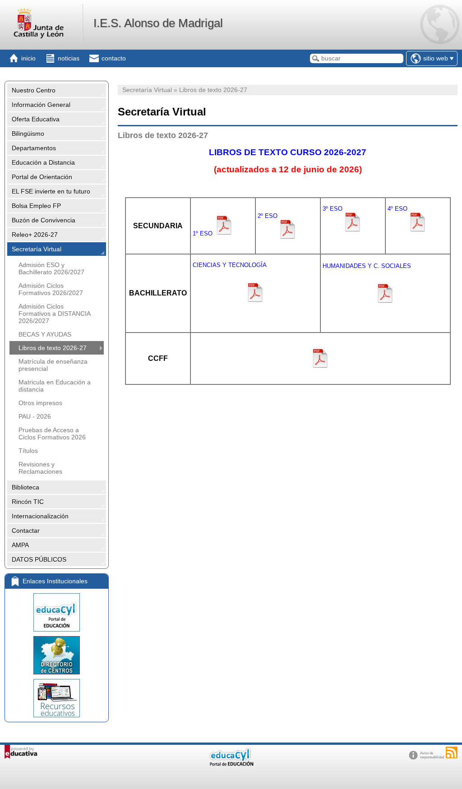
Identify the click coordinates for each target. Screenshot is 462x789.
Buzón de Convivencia (43, 220)
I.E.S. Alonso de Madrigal (158, 23)
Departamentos (34, 148)
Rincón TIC (28, 501)
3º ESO (331, 208)
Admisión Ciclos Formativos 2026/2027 (50, 289)
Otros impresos (40, 402)
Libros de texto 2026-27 (52, 347)
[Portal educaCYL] (56, 612)
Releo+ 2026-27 (35, 234)
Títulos (28, 450)
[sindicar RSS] (451, 752)
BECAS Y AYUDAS (44, 334)
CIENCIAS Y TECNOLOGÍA (230, 265)
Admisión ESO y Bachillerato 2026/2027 (51, 268)
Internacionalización (40, 516)
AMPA (20, 545)
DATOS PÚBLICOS (39, 559)
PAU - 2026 (34, 416)
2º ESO (267, 215)
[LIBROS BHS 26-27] (385, 290)
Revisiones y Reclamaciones (40, 468)
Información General (41, 104)
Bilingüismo (28, 133)
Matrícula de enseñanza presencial (53, 365)
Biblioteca (25, 487)
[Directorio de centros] (56, 655)
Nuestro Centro (33, 90)
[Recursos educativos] (56, 698)
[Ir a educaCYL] (231, 764)
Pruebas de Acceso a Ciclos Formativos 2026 (52, 433)
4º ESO (397, 208)
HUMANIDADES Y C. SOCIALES (367, 266)
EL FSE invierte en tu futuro (51, 191)
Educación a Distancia (43, 162)
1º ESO (203, 233)
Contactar (26, 530)
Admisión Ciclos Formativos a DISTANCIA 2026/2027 (54, 313)
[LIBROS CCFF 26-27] (320, 366)
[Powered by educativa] (21, 752)
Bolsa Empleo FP (36, 205)
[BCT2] (192, 313)
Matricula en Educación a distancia (54, 385)
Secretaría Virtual (36, 249)
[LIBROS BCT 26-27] (255, 289)
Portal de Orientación (42, 176)
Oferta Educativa (36, 119)
